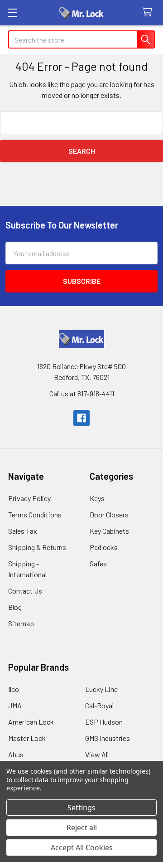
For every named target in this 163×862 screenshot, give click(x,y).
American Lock (31, 721)
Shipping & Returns (37, 547)
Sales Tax (22, 530)
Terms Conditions (35, 514)
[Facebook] (81, 418)
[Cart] (149, 12)
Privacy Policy (29, 498)
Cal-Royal (99, 705)
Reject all (82, 828)
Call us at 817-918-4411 (81, 393)
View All (97, 754)
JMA (15, 705)
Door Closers (109, 514)
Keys (97, 498)
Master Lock (27, 738)
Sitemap (21, 623)
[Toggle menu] (12, 12)
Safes (98, 563)
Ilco (13, 689)
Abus (16, 754)
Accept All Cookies (82, 847)
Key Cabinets (109, 530)
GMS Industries (107, 738)
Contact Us (25, 590)
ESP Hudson (104, 721)
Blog (15, 607)
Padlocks (104, 547)
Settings (81, 808)
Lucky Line (101, 689)
